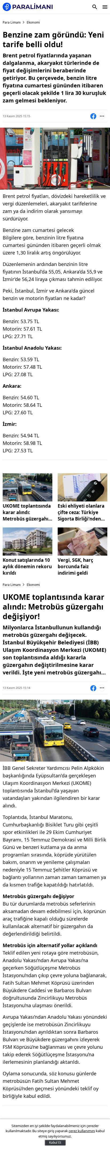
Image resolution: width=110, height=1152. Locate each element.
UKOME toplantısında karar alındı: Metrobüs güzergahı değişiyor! (27, 512)
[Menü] (105, 7)
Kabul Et (55, 1142)
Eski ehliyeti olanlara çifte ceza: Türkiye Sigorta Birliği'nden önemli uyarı (81, 512)
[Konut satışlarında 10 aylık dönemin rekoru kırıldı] (27, 541)
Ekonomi (33, 22)
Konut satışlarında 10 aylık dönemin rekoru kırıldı (27, 566)
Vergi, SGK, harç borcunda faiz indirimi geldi (75, 566)
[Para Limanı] (28, 7)
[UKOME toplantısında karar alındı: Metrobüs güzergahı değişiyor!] (27, 487)
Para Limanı (12, 22)
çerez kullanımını (82, 1130)
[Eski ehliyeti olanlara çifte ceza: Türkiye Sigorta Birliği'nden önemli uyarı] (82, 487)
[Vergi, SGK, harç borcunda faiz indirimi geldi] (82, 541)
